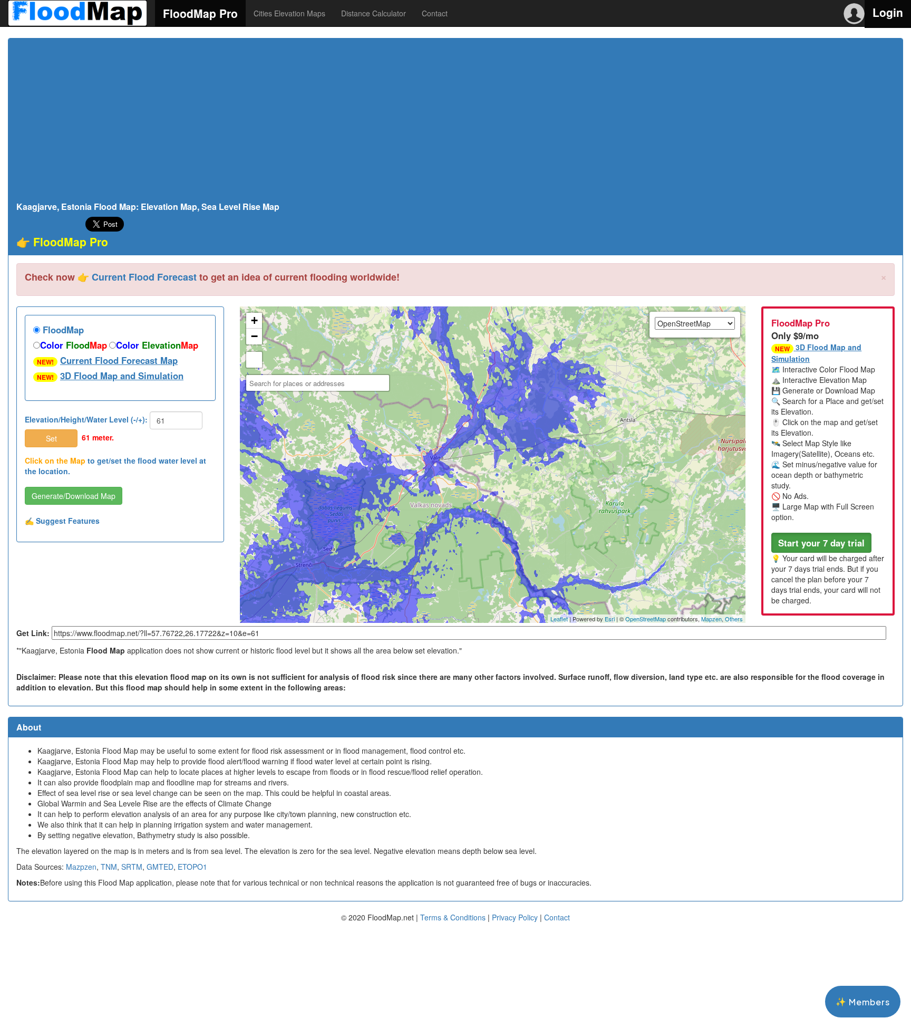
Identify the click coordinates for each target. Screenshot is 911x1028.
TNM (109, 866)
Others (734, 618)
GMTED (160, 866)
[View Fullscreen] (254, 360)
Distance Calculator (373, 13)
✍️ (62, 520)
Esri (610, 618)
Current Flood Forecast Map (119, 360)
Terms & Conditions (453, 917)
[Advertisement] (455, 123)
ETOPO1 (192, 866)
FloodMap (62, 329)
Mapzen (711, 618)
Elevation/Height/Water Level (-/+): (86, 419)
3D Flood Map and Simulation (121, 375)
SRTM (131, 866)
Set (51, 438)
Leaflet (559, 618)
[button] (821, 543)
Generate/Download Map (73, 496)
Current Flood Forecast (144, 277)
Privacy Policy (515, 917)
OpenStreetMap (645, 618)
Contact (435, 13)
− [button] (254, 336)
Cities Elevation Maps (289, 13)
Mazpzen (81, 866)
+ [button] (254, 320)
